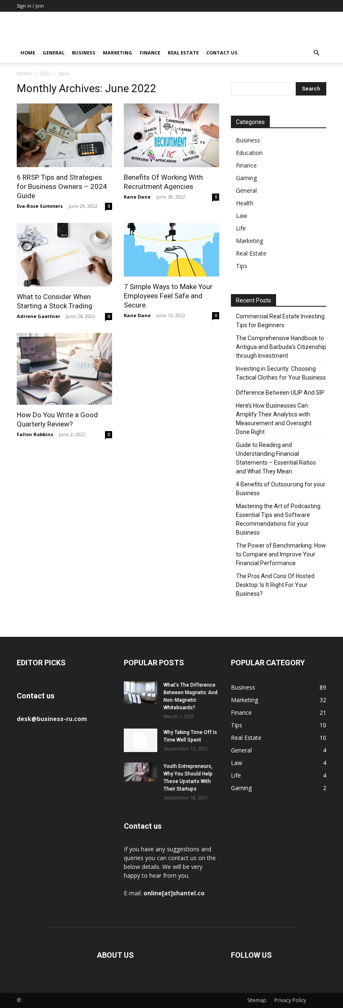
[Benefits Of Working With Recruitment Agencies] (171, 135)
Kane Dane (137, 197)
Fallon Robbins (35, 434)
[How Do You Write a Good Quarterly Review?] (64, 369)
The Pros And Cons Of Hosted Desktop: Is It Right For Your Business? (275, 585)
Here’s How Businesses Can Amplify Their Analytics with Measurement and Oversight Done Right (274, 418)
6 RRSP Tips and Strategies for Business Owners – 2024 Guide (62, 186)
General (53, 52)
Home (27, 52)
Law (241, 216)
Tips (241, 266)
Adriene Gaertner (38, 316)
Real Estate (183, 52)
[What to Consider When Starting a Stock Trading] (64, 255)
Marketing (117, 52)
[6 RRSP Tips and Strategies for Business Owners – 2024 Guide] (64, 135)
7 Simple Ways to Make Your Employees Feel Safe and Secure (168, 295)
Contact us (222, 52)
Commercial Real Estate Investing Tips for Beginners (280, 320)
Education (249, 153)
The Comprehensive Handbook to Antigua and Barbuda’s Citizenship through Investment (281, 347)
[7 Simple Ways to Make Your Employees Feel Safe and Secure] (171, 250)
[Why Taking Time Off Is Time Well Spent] (140, 740)
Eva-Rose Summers (40, 206)
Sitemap (256, 1000)
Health (244, 203)
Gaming (246, 178)
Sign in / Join (30, 6)
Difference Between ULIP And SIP (280, 392)
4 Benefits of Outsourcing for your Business (280, 488)
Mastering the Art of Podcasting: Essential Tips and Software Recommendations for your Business (279, 519)
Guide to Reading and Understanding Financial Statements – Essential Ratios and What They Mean (276, 458)
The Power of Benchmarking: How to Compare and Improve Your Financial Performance (281, 554)
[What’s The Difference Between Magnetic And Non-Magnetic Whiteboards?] (140, 692)
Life (241, 228)
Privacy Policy (290, 1000)
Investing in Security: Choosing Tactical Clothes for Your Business (281, 373)
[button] (316, 53)
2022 (45, 73)
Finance (150, 52)
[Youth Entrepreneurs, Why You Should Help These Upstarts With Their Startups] (140, 771)
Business (83, 52)
